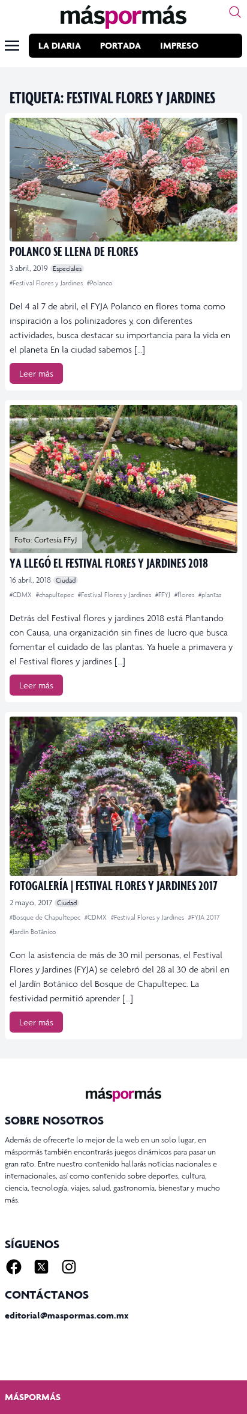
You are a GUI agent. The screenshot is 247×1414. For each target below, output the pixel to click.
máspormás (33, 1397)
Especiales (67, 268)
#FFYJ (163, 594)
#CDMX (22, 594)
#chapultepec (56, 594)
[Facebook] (14, 1267)
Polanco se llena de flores (74, 251)
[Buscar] (235, 12)
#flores (185, 594)
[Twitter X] (41, 1267)
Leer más (36, 373)
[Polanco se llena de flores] (123, 179)
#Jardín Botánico (33, 931)
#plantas (209, 594)
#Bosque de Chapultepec (46, 917)
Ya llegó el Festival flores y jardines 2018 (109, 562)
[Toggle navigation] (12, 45)
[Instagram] (69, 1267)
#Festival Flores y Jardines (47, 283)
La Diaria (59, 45)
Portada (120, 45)
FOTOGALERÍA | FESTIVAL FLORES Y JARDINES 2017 (114, 885)
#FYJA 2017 (203, 917)
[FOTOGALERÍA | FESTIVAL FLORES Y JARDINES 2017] (123, 796)
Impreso (179, 45)
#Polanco (100, 283)
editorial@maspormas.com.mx (66, 1315)
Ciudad (66, 580)
